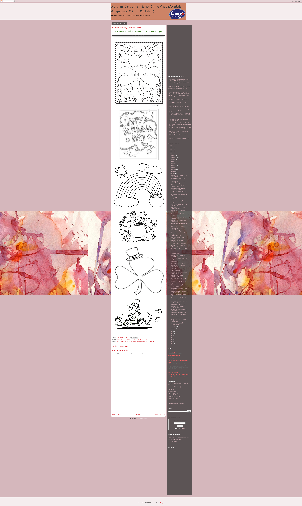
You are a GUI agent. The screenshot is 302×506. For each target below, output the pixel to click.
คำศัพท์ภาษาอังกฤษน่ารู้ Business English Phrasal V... (178, 221)
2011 (171, 343)
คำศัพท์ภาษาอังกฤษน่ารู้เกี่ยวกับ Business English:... (178, 211)
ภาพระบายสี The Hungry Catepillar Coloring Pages (179, 302)
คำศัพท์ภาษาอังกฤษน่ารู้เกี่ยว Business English (177, 307)
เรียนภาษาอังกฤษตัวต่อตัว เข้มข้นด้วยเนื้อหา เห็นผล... (178, 218)
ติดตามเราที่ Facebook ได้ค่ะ (174, 439)
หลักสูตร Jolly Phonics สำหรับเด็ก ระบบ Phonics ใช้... (178, 198)
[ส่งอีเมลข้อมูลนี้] (131, 337)
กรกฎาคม (173, 165)
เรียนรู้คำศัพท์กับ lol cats (173, 398)
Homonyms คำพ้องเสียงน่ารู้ (174, 387)
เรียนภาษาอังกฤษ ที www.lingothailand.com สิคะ (179, 437)
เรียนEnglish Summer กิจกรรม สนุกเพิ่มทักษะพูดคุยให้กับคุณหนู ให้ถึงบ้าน (179, 135)
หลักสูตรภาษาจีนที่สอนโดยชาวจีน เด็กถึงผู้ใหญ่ (178, 138)
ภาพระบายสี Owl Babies (176, 318)
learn (132, 339)
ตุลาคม (173, 159)
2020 (171, 150)
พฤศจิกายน (174, 157)
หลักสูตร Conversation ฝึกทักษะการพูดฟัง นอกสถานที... (179, 282)
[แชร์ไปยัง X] (134, 337)
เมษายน (173, 171)
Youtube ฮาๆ (171, 389)
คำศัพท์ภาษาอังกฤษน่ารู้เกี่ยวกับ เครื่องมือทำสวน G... (178, 324)
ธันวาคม (173, 155)
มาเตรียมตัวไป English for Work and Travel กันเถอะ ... (179, 195)
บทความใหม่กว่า (116, 414)
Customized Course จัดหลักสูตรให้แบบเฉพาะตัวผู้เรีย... (178, 298)
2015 (171, 335)
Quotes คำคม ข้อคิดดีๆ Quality (178, 232)
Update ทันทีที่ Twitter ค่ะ (174, 441)
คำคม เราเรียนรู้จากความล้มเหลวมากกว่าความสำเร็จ (178, 179)
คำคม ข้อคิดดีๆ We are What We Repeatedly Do (178, 292)
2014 (171, 337)
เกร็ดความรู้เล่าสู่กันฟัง (173, 394)
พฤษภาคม (173, 169)
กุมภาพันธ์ (173, 326)
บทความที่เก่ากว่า (160, 414)
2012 (171, 341)
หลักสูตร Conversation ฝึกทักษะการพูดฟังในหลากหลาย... (179, 189)
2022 (171, 146)
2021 (171, 148)
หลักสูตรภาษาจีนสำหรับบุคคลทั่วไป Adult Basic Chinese (179, 273)
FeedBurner (182, 428)
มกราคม (173, 328)
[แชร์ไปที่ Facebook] (136, 337)
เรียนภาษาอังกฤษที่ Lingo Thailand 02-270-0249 (179, 86)
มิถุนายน (173, 167)
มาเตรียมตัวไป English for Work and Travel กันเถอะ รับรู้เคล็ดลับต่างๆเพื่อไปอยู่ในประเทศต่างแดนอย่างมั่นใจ (179, 124)
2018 (171, 154)
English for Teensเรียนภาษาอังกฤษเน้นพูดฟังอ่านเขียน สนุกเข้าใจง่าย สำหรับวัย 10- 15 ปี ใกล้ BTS (179, 114)
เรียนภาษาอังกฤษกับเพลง (174, 396)
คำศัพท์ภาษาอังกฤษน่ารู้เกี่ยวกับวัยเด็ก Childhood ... (178, 315)
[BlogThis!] (133, 337)
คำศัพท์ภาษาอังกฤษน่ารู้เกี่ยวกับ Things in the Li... (178, 276)
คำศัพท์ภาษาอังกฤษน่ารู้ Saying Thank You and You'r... (178, 185)
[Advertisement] (138, 401)
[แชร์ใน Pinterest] (137, 337)
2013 (171, 339)
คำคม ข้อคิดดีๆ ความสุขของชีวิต (178, 312)
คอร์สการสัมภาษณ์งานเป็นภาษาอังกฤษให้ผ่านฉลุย (178, 182)
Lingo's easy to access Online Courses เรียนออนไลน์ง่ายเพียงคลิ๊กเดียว (178, 83)
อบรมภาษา (128, 339)
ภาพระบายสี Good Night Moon (178, 263)
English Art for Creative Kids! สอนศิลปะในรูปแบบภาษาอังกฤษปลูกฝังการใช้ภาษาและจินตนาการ (179, 128)
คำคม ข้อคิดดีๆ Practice (176, 261)
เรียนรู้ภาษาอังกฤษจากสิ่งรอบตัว (175, 401)
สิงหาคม (173, 163)
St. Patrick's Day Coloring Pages (126, 28)
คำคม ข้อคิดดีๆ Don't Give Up (177, 304)
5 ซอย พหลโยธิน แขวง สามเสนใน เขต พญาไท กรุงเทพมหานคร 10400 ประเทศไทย (135, 341)
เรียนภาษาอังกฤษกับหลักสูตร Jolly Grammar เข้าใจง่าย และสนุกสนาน (178, 132)
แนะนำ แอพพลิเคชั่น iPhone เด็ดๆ (176, 403)
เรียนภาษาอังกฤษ (121, 339)
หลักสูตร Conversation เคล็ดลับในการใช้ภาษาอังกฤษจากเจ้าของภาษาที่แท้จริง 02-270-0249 (178, 93)
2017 (171, 331)
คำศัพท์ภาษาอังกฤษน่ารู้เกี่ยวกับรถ (178, 226)
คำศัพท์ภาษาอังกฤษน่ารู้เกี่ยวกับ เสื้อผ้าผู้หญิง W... (178, 285)
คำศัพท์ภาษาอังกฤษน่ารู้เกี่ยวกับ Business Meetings (178, 246)
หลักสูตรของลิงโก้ (172, 391)
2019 (171, 152)
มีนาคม (173, 173)
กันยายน (173, 161)
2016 (171, 333)
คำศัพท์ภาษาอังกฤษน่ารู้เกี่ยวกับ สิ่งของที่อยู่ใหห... (178, 266)
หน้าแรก (138, 414)
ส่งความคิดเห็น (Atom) (142, 418)
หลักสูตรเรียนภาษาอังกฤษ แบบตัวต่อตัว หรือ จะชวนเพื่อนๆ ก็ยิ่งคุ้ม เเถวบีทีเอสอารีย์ (179, 80)
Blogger (162, 502)
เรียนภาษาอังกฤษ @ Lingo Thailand (176, 117)
